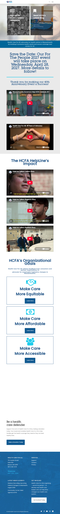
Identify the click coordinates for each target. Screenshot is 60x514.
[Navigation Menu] (52, 2)
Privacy (33, 465)
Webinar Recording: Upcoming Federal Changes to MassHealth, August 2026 (18, 485)
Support (33, 460)
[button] (28, 39)
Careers (33, 462)
